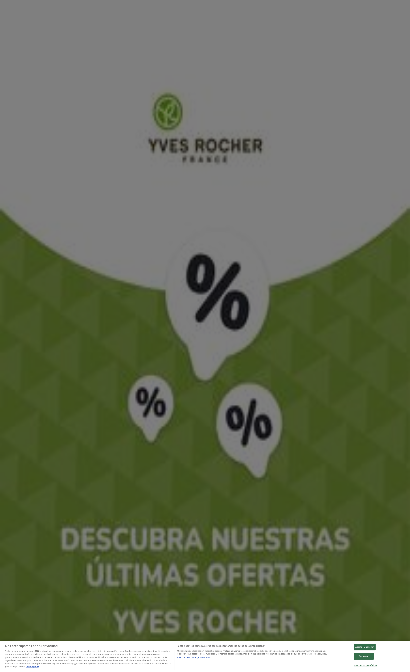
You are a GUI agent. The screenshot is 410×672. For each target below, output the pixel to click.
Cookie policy (32, 666)
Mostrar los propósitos (365, 665)
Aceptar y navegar (364, 647)
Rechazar (363, 656)
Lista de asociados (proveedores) (194, 657)
